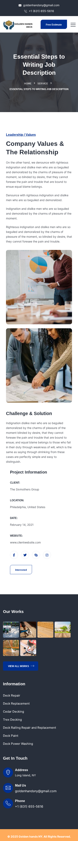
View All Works (19, 666)
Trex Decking (12, 719)
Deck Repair (11, 695)
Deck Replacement (16, 703)
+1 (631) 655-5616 (41, 11)
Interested (21, 570)
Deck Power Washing (18, 744)
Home (27, 83)
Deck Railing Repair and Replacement (29, 727)
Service (42, 83)
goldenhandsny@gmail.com (40, 5)
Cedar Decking (13, 711)
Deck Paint (10, 736)
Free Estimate (54, 24)
